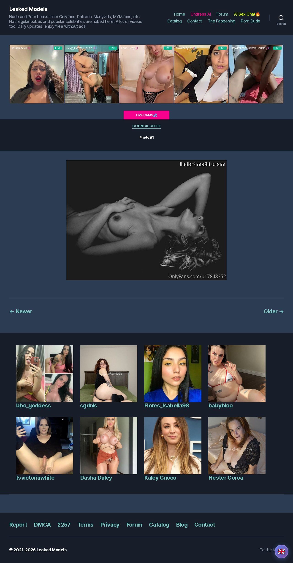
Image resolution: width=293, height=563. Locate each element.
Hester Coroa (225, 477)
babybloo (220, 405)
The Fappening (221, 21)
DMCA (42, 524)
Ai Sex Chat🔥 (247, 14)
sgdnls (88, 405)
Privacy (109, 524)
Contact (194, 21)
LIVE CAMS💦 (146, 115)
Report (18, 524)
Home (179, 14)
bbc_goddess (33, 405)
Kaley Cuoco (160, 477)
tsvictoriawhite (35, 477)
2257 (63, 524)
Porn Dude (250, 21)
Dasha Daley (96, 477)
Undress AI (201, 14)
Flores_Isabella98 (166, 405)
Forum (222, 14)
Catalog (174, 21)
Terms (85, 524)
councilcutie (146, 126)
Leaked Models (28, 9)
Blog (181, 524)
